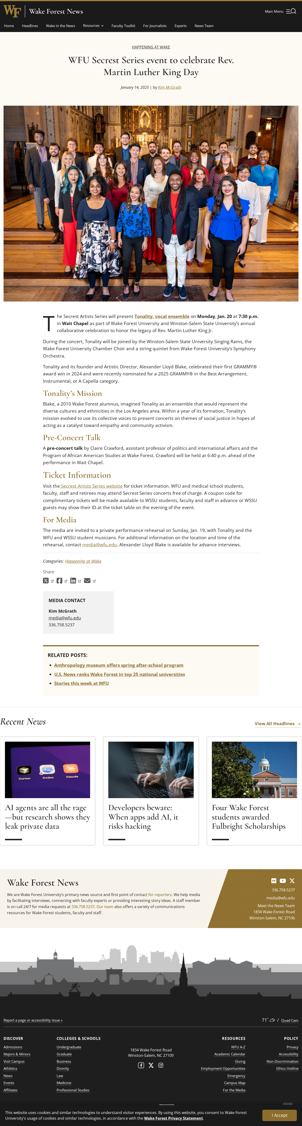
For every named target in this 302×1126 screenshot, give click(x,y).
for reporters (160, 894)
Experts (181, 25)
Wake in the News (60, 25)
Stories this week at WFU (81, 683)
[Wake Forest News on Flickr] (273, 881)
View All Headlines (275, 723)
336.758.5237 (83, 906)
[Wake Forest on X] (151, 1066)
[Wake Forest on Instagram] (161, 1066)
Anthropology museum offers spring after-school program (119, 665)
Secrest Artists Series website (91, 486)
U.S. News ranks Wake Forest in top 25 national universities (119, 674)
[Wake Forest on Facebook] (141, 1066)
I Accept (279, 1115)
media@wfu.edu (99, 545)
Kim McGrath (169, 87)
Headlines (30, 25)
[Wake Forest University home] (12, 11)
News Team (204, 25)
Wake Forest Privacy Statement (173, 1118)
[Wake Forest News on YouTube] (283, 881)
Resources (91, 25)
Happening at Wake (151, 47)
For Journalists (155, 25)
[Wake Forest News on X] (292, 881)
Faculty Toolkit (123, 25)
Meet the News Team (276, 905)
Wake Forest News (56, 11)
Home (9, 25)
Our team (104, 906)
